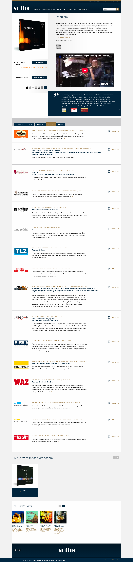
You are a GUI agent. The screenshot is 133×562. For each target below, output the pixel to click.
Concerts (73, 9)
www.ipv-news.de (37, 130)
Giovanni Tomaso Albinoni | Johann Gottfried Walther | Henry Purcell (17, 530)
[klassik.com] (21, 149)
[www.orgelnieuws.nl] (21, 270)
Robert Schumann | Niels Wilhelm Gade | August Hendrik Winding (46, 530)
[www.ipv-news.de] (21, 134)
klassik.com (36, 148)
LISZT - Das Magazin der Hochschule (43, 170)
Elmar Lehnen (68, 37)
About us (86, 9)
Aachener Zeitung (38, 402)
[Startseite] (21, 8)
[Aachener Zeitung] (21, 404)
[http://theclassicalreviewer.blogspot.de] (21, 288)
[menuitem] (36, 9)
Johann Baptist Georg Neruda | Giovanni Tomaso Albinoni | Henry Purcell (59, 531)
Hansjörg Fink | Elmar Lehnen (25, 492)
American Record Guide (39, 191)
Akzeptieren (108, 560)
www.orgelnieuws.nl (39, 268)
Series (44, 9)
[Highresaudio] (39, 87)
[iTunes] (36, 87)
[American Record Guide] (21, 193)
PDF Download (115, 131)
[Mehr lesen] (65, 138)
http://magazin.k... (86, 148)
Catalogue (36, 9)
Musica (34, 340)
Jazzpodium (36, 316)
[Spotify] (30, 87)
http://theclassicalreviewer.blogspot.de (45, 286)
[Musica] (21, 344)
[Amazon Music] (33, 87)
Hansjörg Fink (60, 37)
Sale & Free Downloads (55, 9)
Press (79, 9)
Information (115, 560)
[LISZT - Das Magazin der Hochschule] (21, 172)
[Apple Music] (27, 87)
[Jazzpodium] (21, 318)
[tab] (19, 124)
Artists (66, 9)
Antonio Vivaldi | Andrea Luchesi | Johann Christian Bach (31, 530)
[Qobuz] (42, 87)
